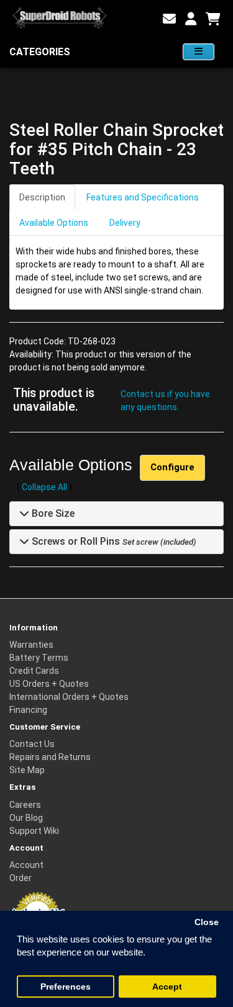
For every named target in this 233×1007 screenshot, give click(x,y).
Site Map (27, 770)
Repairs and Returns (50, 757)
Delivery (124, 223)
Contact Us (32, 744)
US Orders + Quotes (49, 684)
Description (42, 197)
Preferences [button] (65, 986)
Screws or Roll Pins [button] (74, 541)
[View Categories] (198, 51)
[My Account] (190, 19)
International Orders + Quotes (69, 697)
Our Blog (26, 818)
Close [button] (206, 922)
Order (20, 878)
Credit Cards (34, 671)
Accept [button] (167, 986)
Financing (28, 710)
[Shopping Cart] (213, 19)
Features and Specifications (142, 197)
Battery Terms (38, 658)
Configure (172, 467)
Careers (25, 805)
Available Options (53, 223)
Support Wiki (34, 831)
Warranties (31, 645)
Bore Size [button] (52, 513)
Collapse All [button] (44, 487)
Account (26, 865)
